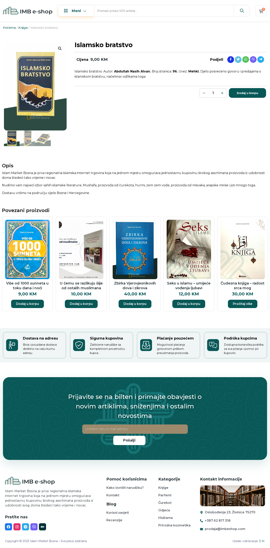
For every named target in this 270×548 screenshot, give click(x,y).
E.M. (262, 541)
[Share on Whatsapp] (245, 59)
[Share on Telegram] (260, 59)
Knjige (23, 27)
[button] (59, 48)
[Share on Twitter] (238, 59)
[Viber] (34, 526)
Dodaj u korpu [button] (27, 304)
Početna (9, 27)
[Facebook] (8, 526)
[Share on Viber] (253, 59)
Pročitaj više (242, 304)
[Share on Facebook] (230, 59)
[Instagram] (17, 526)
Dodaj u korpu (247, 93)
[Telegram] (25, 526)
